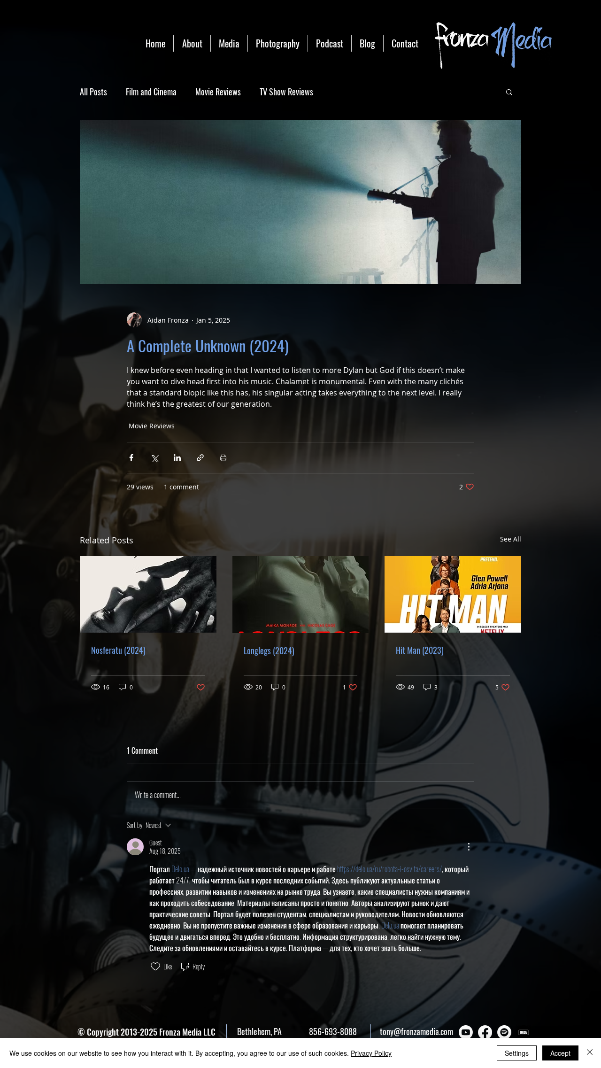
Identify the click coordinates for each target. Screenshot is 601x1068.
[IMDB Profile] (523, 1032)
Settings (517, 1053)
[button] (509, 91)
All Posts (93, 91)
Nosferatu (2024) (118, 650)
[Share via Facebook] (131, 457)
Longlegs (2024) (269, 650)
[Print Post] (223, 457)
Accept (560, 1053)
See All (510, 538)
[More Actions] (468, 846)
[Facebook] (485, 1032)
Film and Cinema (151, 91)
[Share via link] (200, 457)
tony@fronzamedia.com (416, 1031)
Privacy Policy (371, 1053)
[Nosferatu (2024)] (148, 594)
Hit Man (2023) (420, 650)
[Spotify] (504, 1032)
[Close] (589, 1052)
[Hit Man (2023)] (453, 594)
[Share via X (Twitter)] (154, 457)
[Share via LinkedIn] (177, 457)
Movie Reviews (218, 91)
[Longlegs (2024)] (300, 594)
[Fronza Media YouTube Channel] (466, 1032)
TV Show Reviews (286, 91)
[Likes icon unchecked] (155, 966)
